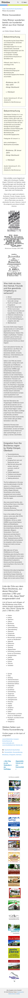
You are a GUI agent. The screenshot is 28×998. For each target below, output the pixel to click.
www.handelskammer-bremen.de (12, 745)
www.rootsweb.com (8, 743)
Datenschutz (11, 994)
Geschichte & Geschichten (14, 9)
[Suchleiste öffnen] (18, 2)
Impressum (20, 992)
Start (3, 9)
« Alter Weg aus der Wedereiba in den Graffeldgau (8, 765)
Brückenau (5, 755)
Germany (18, 755)
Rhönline (6, 2)
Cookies (18, 994)
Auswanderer (8, 752)
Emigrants (12, 755)
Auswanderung (17, 752)
